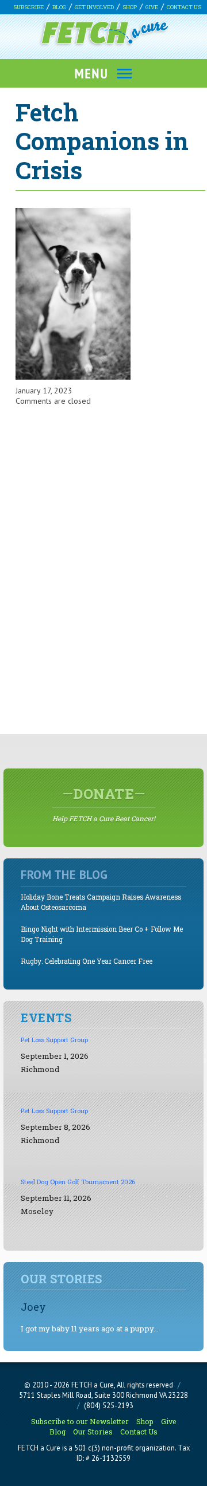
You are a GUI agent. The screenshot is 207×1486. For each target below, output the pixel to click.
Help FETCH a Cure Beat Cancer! (103, 804)
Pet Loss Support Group (54, 1039)
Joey (33, 1306)
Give (151, 7)
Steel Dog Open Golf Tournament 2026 (78, 1181)
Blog (59, 7)
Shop (129, 7)
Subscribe (28, 7)
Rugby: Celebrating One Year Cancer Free (86, 961)
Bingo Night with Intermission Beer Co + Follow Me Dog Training (102, 934)
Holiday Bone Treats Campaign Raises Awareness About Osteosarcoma (101, 902)
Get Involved (94, 7)
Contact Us (184, 7)
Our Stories (93, 1431)
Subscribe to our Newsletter (80, 1421)
